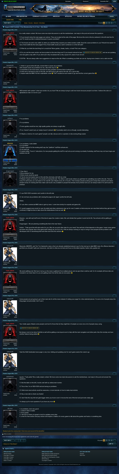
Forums (31, 23)
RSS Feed (82, 455)
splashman (10, 377)
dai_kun (10, 409)
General (36, 23)
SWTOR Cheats (7, 453)
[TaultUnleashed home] (16, 8)
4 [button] (111, 23)
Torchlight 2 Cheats (47, 460)
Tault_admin (10, 33)
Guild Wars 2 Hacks (8, 457)
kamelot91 (10, 65)
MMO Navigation (21, 16)
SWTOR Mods (45, 458)
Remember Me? (104, 1)
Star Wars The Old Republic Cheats (51, 457)
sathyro (10, 118)
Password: (86, 1)
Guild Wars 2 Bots (8, 458)
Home (9, 16)
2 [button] (106, 23)
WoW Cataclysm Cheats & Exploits (50, 453)
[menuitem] (19, 19)
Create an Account (10, 1)
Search (112, 16)
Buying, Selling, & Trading (86, 16)
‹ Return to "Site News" (10, 444)
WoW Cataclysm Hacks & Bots (49, 455)
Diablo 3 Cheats (8, 460)
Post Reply (7, 23)
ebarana (10, 143)
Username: (68, 1)
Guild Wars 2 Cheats (9, 455)
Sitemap (82, 453)
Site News (42, 23)
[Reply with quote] (114, 30)
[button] (114, 23)
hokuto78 (10, 193)
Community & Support (40, 16)
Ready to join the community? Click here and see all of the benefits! (23, 431)
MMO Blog (56, 16)
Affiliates (68, 16)
